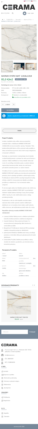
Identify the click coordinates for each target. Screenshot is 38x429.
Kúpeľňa (6, 413)
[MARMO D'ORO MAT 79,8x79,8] (19, 302)
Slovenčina (28, 1)
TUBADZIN (9, 19)
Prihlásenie (7, 397)
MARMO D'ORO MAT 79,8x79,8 (19, 317)
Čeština (34, 1)
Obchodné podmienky (10, 378)
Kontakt (6, 371)
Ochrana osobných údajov (11, 381)
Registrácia (7, 400)
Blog (3, 408)
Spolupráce (7, 388)
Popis (19, 130)
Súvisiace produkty (10, 285)
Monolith (18, 19)
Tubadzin (6, 416)
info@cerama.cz (9, 355)
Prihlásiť (32, 332)
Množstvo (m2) (5, 101)
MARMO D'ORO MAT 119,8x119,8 (10, 21)
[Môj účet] (2, 1)
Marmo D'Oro (28, 19)
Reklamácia (7, 384)
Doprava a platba (9, 374)
